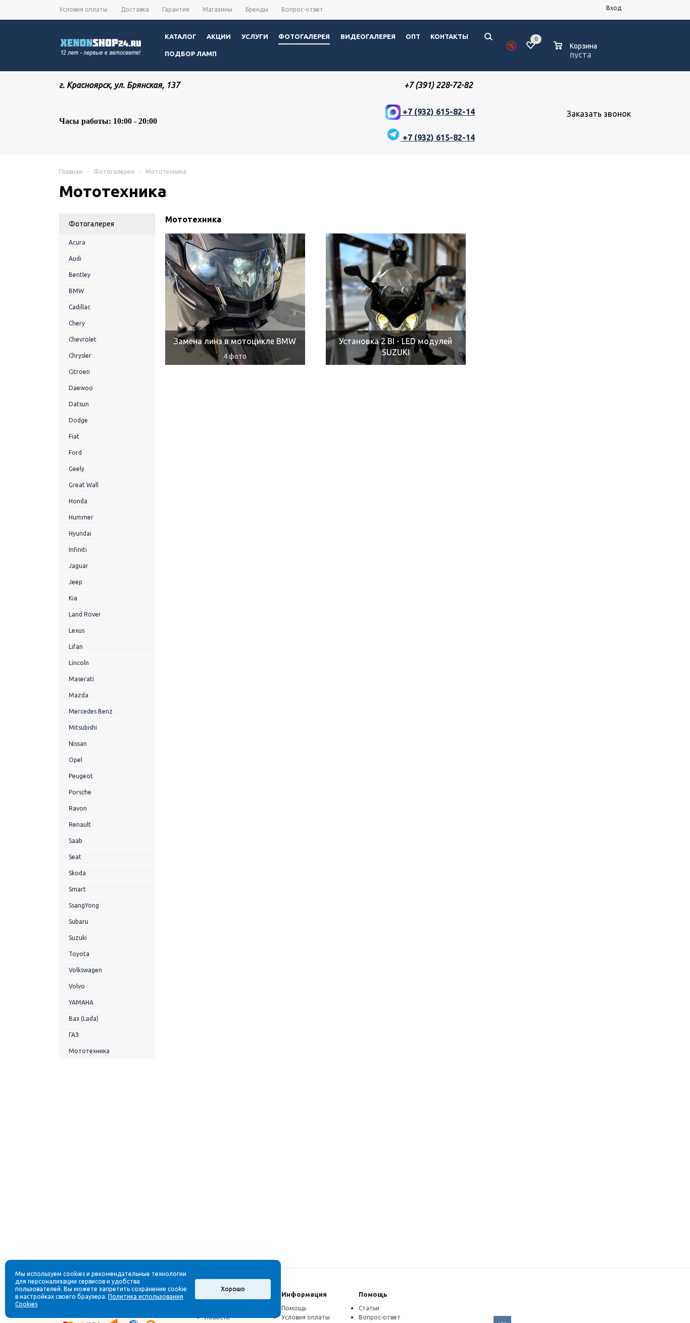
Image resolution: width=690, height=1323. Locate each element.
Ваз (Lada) (83, 1018)
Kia (73, 598)
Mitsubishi (83, 727)
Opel (75, 760)
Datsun (79, 404)
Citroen (79, 371)
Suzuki (78, 937)
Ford (75, 452)
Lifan (76, 646)
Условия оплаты (305, 1317)
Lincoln (79, 662)
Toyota (79, 954)
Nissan (78, 743)
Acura (77, 242)
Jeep (75, 582)
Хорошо (233, 1289)
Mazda (78, 695)
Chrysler (80, 355)
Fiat (74, 436)
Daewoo (81, 388)
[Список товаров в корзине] (577, 53)
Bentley (79, 274)
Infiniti (78, 549)
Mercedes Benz (91, 711)
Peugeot (81, 776)
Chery (77, 323)
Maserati (81, 679)
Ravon (78, 808)
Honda (78, 501)
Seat (75, 857)
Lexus (76, 630)
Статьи (369, 1308)
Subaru (78, 921)
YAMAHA (81, 1002)
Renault (80, 824)
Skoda (77, 873)
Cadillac (79, 307)
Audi (75, 258)
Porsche (80, 792)
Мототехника (89, 1051)
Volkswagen (85, 970)
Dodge (78, 420)
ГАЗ (74, 1034)
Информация (304, 1294)
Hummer (81, 517)
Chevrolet (82, 339)
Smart (77, 889)
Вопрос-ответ (380, 1317)
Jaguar (78, 565)
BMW (76, 291)
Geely (76, 468)
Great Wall (83, 485)
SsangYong (84, 905)
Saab (75, 840)
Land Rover (85, 614)
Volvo (77, 986)
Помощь (373, 1294)
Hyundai (80, 533)
